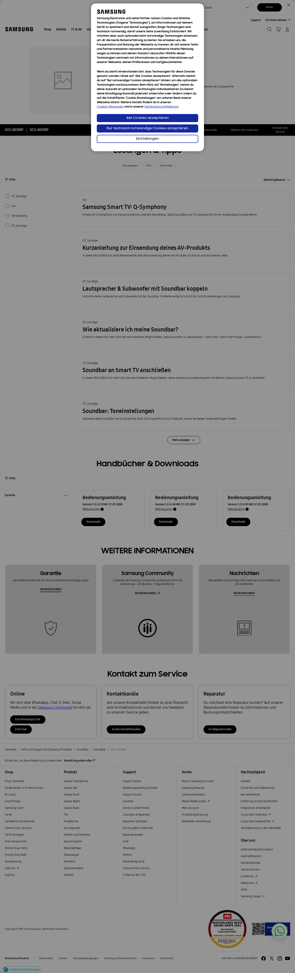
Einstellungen (147, 139)
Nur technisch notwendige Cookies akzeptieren (147, 128)
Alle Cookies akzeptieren (147, 118)
